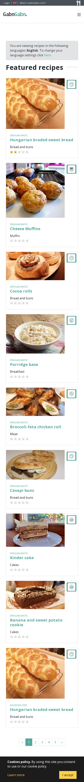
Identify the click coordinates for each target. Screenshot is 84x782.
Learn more (16, 775)
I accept (67, 775)
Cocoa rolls (21, 291)
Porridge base (24, 364)
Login (7, 3)
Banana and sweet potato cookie (36, 622)
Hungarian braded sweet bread (41, 139)
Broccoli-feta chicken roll (35, 426)
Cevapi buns (22, 490)
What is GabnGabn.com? (33, 3)
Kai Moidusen (18, 705)
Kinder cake (22, 557)
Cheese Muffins (25, 228)
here (47, 55)
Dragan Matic (19, 135)
